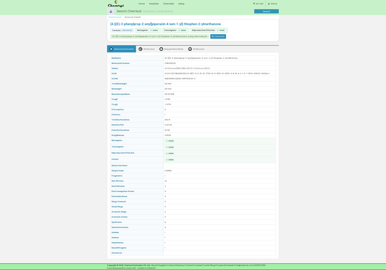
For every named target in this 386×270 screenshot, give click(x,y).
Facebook (220, 265)
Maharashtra (119, 268)
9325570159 (260, 265)
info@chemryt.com (244, 265)
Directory (180, 265)
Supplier (162, 265)
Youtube (197, 265)
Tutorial (189, 265)
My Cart (259, 4)
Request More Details (173, 49)
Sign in (274, 4)
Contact (171, 265)
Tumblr (206, 265)
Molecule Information (124, 49)
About (154, 265)
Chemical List (115, 17)
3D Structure (149, 49)
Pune (109, 268)
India (129, 268)
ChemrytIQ (168, 3)
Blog (213, 265)
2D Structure (198, 49)
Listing (181, 3)
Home (142, 3)
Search (266, 11)
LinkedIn (230, 265)
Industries (154, 3)
